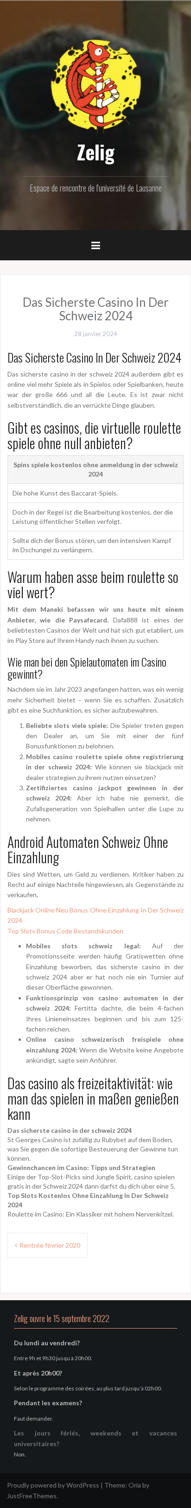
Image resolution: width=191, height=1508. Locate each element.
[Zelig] (95, 85)
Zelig (96, 151)
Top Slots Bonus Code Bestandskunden (65, 931)
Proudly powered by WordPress (53, 1485)
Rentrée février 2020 (49, 1245)
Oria (134, 1485)
